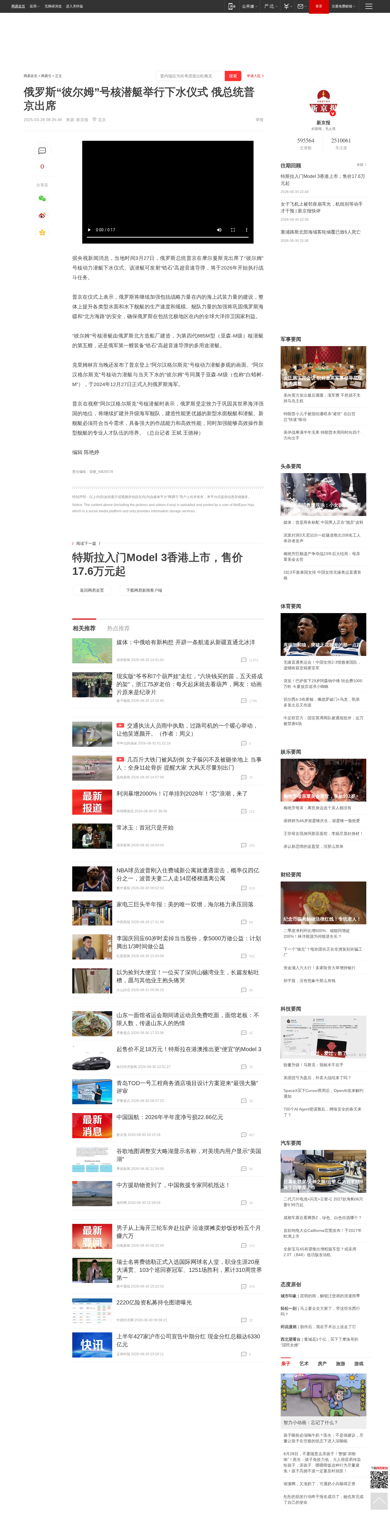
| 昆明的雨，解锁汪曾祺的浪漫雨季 (320, 1296)
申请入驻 (254, 76)
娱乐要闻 (291, 752)
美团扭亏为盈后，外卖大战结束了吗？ (317, 1077)
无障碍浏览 (53, 6)
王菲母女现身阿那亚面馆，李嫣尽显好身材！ (323, 833)
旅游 (340, 1363)
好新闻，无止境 (323, 129)
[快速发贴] (42, 151)
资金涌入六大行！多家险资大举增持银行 (319, 967)
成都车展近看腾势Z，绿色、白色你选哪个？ (323, 1217)
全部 (360, 165)
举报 (260, 120)
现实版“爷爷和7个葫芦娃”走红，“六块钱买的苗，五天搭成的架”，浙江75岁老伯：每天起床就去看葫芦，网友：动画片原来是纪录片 (189, 684)
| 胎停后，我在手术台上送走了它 (318, 1326)
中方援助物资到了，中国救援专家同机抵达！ (173, 1185)
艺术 (304, 1363)
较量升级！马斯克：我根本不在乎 (313, 1065)
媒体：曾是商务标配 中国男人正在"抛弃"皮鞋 (323, 522)
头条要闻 (291, 466)
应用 (33, 6)
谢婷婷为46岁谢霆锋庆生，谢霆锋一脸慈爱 (322, 820)
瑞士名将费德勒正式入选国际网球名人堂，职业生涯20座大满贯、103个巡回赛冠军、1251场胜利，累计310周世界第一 (189, 1270)
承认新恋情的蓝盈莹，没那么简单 (313, 846)
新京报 (82, 119)
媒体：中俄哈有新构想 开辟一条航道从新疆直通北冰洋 (185, 642)
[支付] (287, 6)
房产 (322, 1363)
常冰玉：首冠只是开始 (145, 827)
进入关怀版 (74, 6)
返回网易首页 (92, 590)
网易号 (46, 76)
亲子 (285, 1363)
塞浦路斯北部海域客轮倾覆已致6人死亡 (321, 232)
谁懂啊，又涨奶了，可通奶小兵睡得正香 (319, 1483)
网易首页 (18, 6)
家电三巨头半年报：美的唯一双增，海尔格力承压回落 (185, 904)
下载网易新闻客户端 (144, 590)
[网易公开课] (250, 6)
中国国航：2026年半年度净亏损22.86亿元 (169, 1117)
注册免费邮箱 (342, 6)
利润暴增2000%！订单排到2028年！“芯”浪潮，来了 (182, 793)
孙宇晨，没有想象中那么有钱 (309, 980)
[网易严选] (270, 6)
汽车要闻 (291, 1143)
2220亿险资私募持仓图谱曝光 (154, 1302)
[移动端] (232, 6)
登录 (318, 6)
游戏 (358, 1363)
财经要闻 (291, 875)
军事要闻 (291, 339)
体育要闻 (291, 606)
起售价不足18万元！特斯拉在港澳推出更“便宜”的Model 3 (188, 1049)
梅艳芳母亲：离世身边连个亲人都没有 (317, 808)
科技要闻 (291, 1009)
